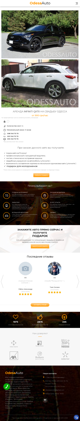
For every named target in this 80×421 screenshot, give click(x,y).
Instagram (45, 400)
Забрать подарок (41, 175)
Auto (40, 3)
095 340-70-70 (50, 383)
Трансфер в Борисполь (13, 401)
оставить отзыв (40, 305)
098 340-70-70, (50, 381)
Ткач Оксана (54, 287)
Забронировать (40, 246)
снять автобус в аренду (20, 386)
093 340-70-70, (63, 381)
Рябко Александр (25, 289)
